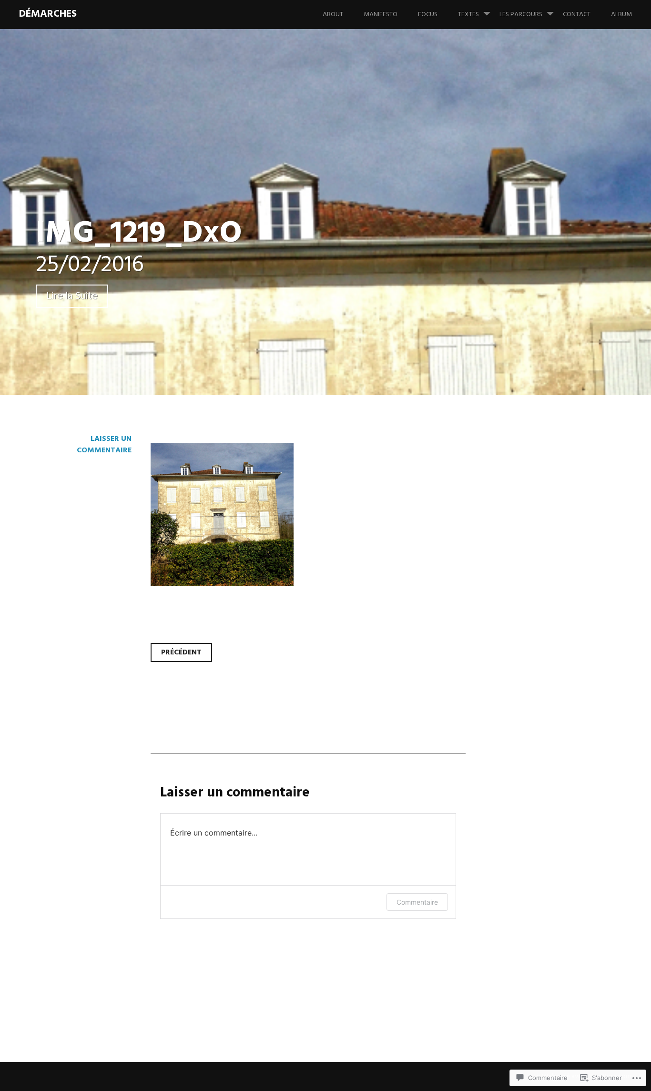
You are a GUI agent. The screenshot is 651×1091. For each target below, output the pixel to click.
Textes (468, 14)
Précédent (181, 652)
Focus (427, 14)
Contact (576, 14)
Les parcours (520, 14)
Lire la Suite (72, 296)
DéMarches (48, 14)
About (333, 14)
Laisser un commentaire (104, 445)
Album (621, 14)
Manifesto (380, 14)
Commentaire (417, 902)
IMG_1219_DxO (139, 233)
